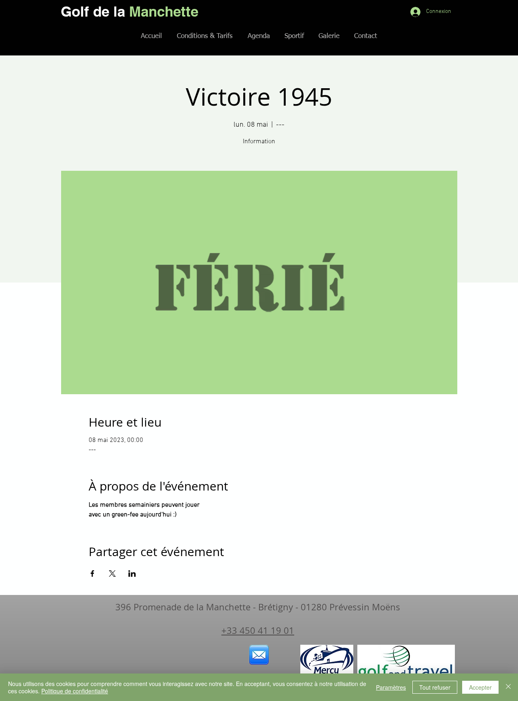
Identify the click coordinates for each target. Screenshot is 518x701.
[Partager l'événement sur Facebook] (92, 573)
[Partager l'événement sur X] (112, 573)
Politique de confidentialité (74, 691)
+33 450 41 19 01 (257, 630)
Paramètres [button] (391, 687)
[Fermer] (508, 687)
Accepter (480, 687)
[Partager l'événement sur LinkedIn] (132, 573)
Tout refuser (434, 687)
